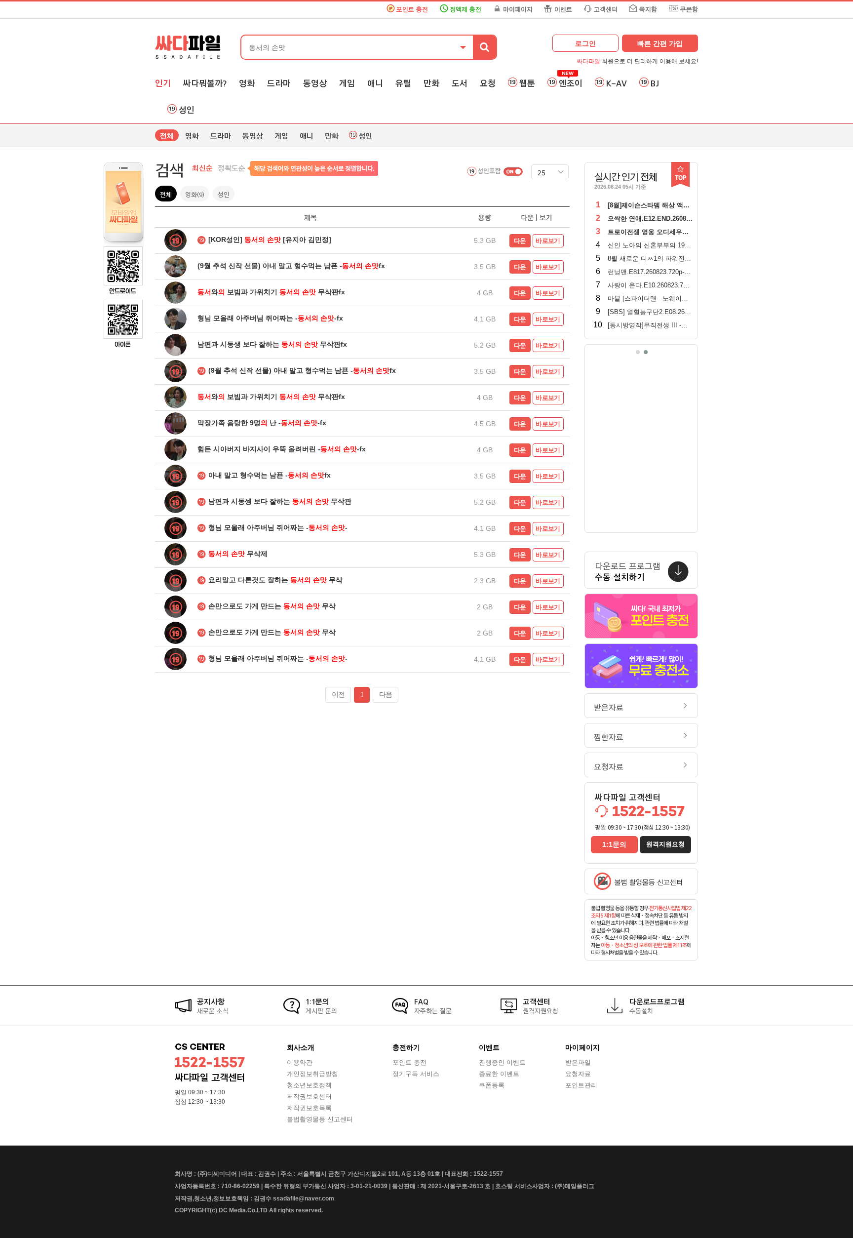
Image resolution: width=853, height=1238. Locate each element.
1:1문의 (614, 844)
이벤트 (563, 9)
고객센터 (606, 9)
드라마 (279, 83)
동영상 (315, 83)
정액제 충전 (465, 9)
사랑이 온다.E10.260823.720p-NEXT (660, 285)
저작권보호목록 (309, 1108)
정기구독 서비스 (415, 1074)
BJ (655, 83)
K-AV (616, 83)
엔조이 (570, 83)
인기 (163, 83)
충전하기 (406, 1047)
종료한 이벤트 (499, 1074)
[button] (638, 352)
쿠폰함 (689, 9)
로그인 (585, 43)
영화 (247, 83)
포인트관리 (581, 1085)
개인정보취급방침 (312, 1074)
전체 (167, 136)
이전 (338, 694)
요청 (488, 83)
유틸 (403, 83)
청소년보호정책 (309, 1085)
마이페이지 (518, 9)
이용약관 (299, 1062)
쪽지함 (648, 9)
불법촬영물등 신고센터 (320, 1119)
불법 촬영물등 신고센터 (649, 882)
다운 (520, 240)
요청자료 (608, 767)
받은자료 (608, 708)
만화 (431, 83)
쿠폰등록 (491, 1085)
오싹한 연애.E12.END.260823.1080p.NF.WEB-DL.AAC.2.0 (692, 218)
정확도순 (231, 168)
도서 (459, 83)
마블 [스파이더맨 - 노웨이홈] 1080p (658, 298)
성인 (186, 110)
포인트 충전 (412, 9)
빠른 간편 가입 (660, 43)
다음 (385, 694)
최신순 (202, 168)
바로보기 (548, 240)
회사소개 (300, 1047)
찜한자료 (608, 737)
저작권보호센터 (309, 1096)
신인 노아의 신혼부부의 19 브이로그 (660, 245)
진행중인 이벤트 (502, 1062)
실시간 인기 (625, 177)
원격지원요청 (665, 844)
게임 (347, 83)
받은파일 (578, 1062)
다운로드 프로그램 (627, 572)
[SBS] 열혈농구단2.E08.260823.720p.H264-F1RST (680, 312)
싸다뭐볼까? (205, 83)
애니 (375, 83)
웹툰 (527, 83)
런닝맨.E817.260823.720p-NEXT (654, 272)
